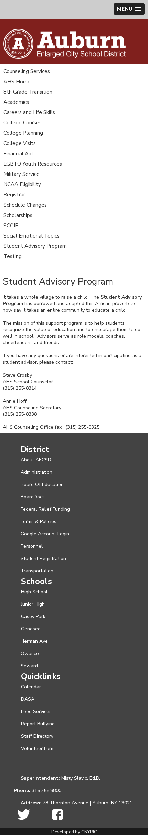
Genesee (31, 629)
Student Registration (43, 558)
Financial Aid (18, 153)
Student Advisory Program (35, 246)
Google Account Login (45, 534)
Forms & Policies (38, 521)
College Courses (22, 122)
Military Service (21, 174)
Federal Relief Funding (45, 509)
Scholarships (17, 215)
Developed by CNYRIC (74, 832)
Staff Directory (37, 736)
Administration (36, 472)
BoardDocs (33, 497)
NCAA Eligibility (22, 184)
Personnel (32, 546)
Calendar (31, 686)
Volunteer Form (38, 748)
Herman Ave (34, 641)
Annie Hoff (15, 401)
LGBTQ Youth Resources (32, 163)
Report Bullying (38, 724)
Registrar (14, 194)
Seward (29, 666)
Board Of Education (42, 484)
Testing (12, 256)
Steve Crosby (17, 375)
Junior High (33, 604)
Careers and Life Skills (29, 112)
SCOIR (11, 225)
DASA (27, 699)
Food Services (36, 711)
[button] (129, 9)
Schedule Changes (25, 205)
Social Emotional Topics (31, 235)
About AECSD (36, 460)
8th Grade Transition (27, 91)
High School (34, 592)
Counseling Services (26, 71)
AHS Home (17, 81)
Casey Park (33, 616)
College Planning (23, 133)
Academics (16, 102)
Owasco (30, 653)
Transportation (37, 571)
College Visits (19, 143)
